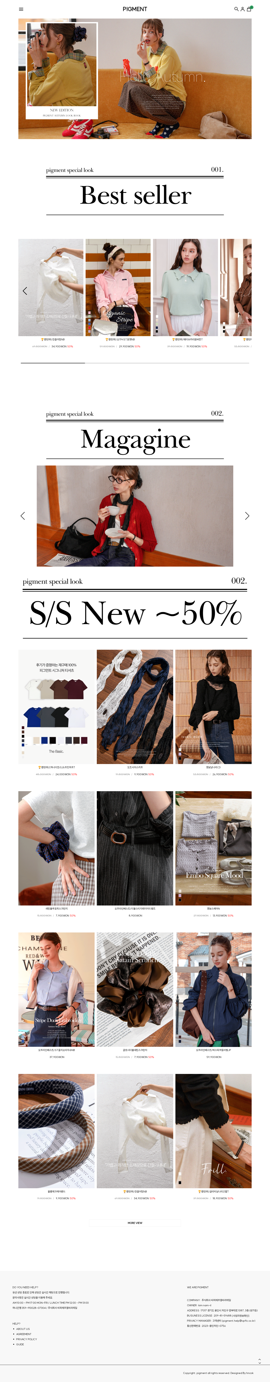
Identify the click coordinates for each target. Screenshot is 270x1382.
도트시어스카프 (135, 767)
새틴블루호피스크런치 (57, 908)
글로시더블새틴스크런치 (135, 1050)
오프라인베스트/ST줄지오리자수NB (56, 1050)
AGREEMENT (23, 1334)
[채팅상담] (259, 1351)
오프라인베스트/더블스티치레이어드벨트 (135, 908)
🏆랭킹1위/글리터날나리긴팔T (213, 1191)
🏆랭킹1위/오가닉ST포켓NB (120, 339)
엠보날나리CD (213, 767)
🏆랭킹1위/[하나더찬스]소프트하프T (56, 767)
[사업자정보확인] (240, 1315)
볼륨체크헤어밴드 (56, 1191)
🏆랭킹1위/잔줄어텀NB (53, 339)
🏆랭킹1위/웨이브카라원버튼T (187, 339)
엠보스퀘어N (213, 908)
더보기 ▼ (135, 1223)
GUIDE (20, 1344)
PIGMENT (135, 9)
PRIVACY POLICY (26, 1339)
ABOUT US (23, 1328)
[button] (24, 291)
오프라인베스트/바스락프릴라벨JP (213, 1050)
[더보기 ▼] (135, 1223)
